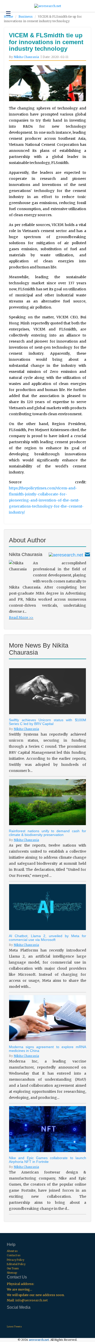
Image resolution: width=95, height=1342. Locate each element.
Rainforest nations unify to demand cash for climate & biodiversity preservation (47, 833)
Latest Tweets (14, 1326)
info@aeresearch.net (31, 1300)
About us (12, 1251)
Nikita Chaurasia (26, 57)
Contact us (14, 1255)
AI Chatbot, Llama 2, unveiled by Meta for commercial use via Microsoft (47, 938)
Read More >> (21, 617)
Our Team (13, 1268)
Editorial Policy (16, 1264)
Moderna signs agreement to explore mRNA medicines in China (47, 1049)
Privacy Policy (15, 1260)
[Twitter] (66, 554)
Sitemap (12, 1272)
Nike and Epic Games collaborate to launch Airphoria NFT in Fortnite (47, 1160)
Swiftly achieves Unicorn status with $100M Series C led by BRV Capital (47, 722)
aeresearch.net (39, 1339)
